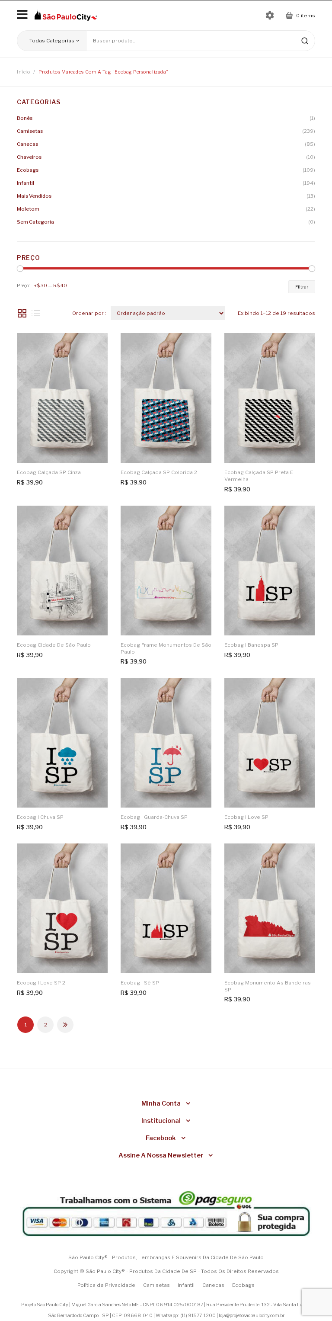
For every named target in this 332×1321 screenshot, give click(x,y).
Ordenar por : (89, 313)
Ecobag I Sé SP (140, 983)
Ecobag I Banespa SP (251, 645)
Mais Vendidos (34, 196)
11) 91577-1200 (199, 1315)
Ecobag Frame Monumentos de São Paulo (166, 648)
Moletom (28, 209)
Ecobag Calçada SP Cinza (49, 472)
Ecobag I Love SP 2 (41, 983)
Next (65, 1024)
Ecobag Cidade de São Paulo (54, 645)
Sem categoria (35, 222)
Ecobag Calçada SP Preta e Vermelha (258, 475)
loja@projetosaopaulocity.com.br (251, 1315)
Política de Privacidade (106, 1285)
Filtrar (301, 287)
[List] (36, 313)
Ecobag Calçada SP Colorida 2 (159, 472)
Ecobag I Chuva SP (40, 817)
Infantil (25, 183)
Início (23, 72)
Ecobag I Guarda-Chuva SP (154, 817)
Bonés (24, 118)
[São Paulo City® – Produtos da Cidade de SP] (65, 15)
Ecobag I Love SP (246, 817)
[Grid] (22, 313)
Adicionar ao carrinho (95, 345)
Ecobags (27, 170)
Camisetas (30, 131)
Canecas (27, 144)
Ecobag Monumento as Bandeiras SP (267, 986)
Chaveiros (29, 157)
